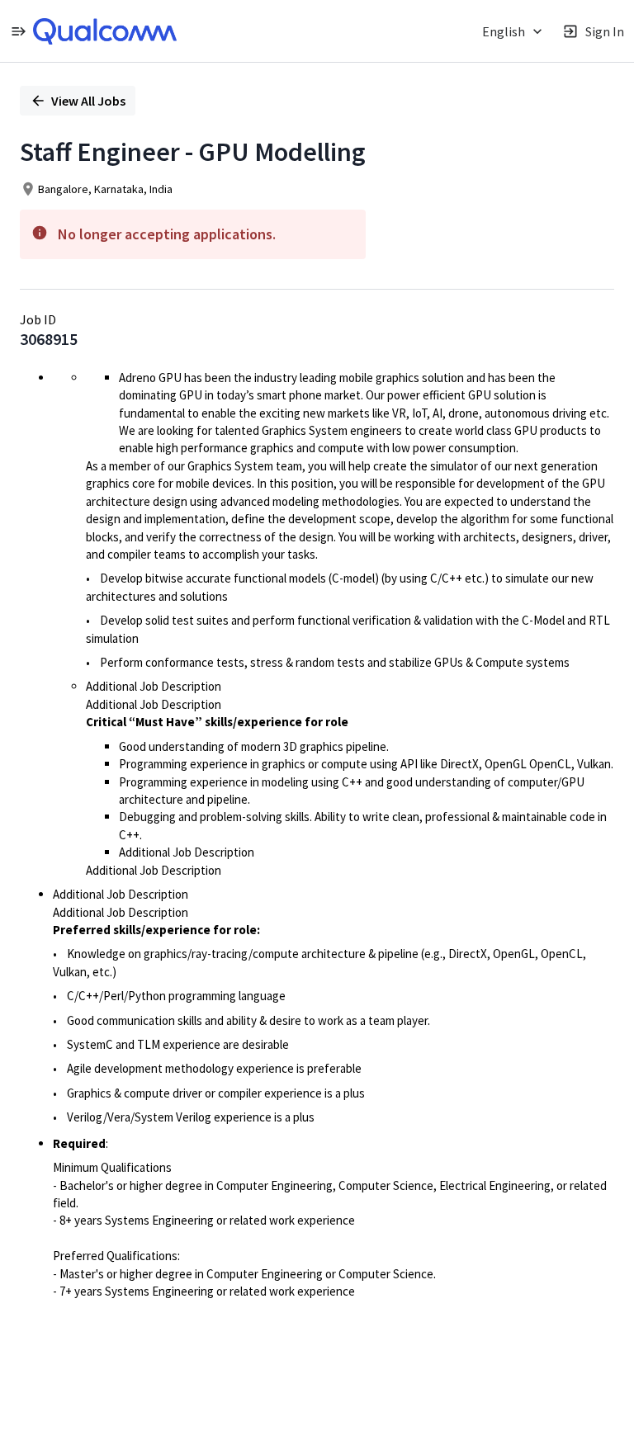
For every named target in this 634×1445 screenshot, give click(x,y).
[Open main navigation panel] (18, 31)
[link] (105, 31)
